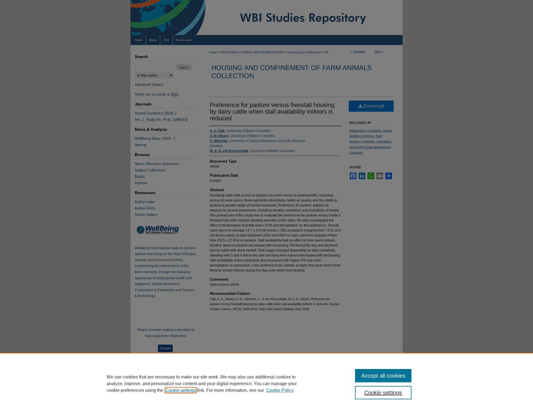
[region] (266, 383)
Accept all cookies (383, 376)
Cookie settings (180, 390)
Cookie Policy (280, 390)
